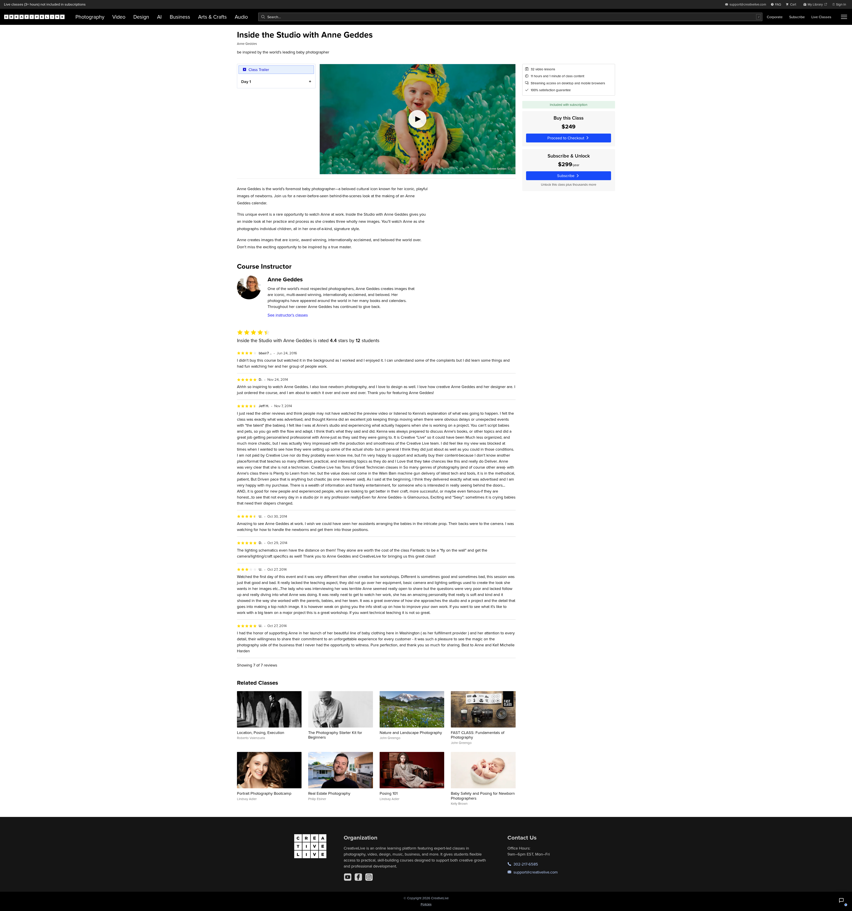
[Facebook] (358, 877)
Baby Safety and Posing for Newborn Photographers (483, 796)
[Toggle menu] (844, 17)
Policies (426, 904)
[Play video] (417, 119)
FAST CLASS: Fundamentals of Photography (477, 735)
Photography (89, 16)
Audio (241, 16)
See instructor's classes (288, 315)
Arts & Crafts (212, 16)
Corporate (775, 16)
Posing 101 (389, 793)
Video (118, 16)
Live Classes (821, 16)
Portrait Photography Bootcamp (264, 793)
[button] (841, 900)
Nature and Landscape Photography (411, 732)
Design (141, 16)
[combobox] (510, 17)
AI (159, 16)
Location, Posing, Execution (260, 732)
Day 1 (246, 81)
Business (180, 16)
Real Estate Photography (329, 793)
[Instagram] (369, 877)
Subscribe (797, 16)
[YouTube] (348, 877)
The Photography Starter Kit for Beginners (335, 735)
